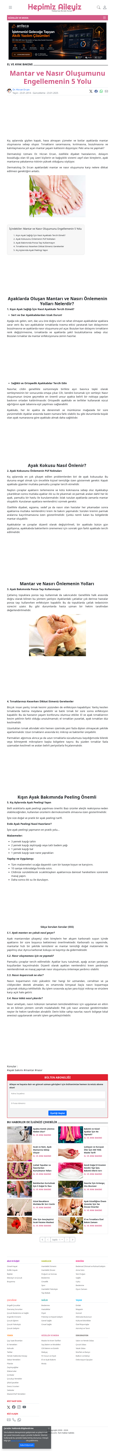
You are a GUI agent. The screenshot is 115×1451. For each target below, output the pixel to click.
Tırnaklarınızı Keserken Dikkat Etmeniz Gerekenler (40, 246)
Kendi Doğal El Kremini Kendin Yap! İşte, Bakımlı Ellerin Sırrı (95, 1168)
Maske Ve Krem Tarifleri (51, 1340)
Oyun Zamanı (81, 1289)
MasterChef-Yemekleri (16, 1394)
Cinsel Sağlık (46, 1324)
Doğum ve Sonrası (49, 1274)
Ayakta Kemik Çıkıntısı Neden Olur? (43, 1130)
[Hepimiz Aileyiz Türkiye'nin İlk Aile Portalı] (54, 7)
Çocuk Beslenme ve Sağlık (18, 1313)
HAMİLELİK (46, 1261)
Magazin (79, 1309)
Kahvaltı (10, 1348)
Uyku (78, 1281)
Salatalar (10, 1390)
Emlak (78, 1305)
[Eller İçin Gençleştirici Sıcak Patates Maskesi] (19, 1225)
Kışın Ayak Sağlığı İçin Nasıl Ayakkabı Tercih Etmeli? (40, 235)
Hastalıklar (45, 1309)
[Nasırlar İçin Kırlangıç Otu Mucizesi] (70, 1188)
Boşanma (11, 1281)
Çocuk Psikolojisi (14, 1324)
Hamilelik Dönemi (48, 1266)
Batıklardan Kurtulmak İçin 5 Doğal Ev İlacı (44, 1184)
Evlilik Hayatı (12, 1270)
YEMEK (10, 1335)
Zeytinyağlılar (12, 1367)
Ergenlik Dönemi (14, 1317)
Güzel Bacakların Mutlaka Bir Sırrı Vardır (44, 1202)
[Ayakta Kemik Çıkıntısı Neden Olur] (19, 1134)
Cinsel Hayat (12, 1266)
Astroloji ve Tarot (83, 1328)
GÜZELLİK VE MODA (50, 1335)
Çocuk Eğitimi (12, 1320)
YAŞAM (79, 1300)
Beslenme (45, 1277)
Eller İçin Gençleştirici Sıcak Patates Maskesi (43, 1220)
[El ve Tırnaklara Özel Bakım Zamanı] (70, 1225)
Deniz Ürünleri (13, 1386)
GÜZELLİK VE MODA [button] (18, 17)
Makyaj (44, 1352)
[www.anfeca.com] (57, 40)
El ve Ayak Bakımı (48, 1359)
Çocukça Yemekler (14, 1378)
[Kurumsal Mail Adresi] (9, 1419)
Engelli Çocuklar (13, 1305)
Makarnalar (12, 1371)
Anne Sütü (80, 1270)
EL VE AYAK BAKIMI (42, 1135)
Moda (43, 1363)
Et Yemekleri (12, 1344)
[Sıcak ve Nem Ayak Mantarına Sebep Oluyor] (19, 1152)
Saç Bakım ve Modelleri (51, 1344)
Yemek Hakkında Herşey (17, 1356)
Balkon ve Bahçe (83, 1356)
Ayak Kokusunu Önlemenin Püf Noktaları (35, 238)
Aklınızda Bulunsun (84, 1317)
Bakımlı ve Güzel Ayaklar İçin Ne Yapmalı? (92, 1132)
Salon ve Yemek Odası (85, 1340)
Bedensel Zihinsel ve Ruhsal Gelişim (90, 1266)
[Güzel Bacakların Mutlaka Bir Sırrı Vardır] (19, 1207)
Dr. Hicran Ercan (21, 89)
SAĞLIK (44, 1300)
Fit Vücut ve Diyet (48, 1356)
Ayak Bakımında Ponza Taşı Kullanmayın (35, 242)
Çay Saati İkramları (14, 1340)
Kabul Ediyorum (26, 1445)
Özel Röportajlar (82, 1324)
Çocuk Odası (81, 1344)
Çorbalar (10, 1375)
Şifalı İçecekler (13, 1382)
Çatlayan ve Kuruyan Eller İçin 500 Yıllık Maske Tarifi (94, 1150)
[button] (10, 7)
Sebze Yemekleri (13, 1359)
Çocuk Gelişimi (13, 1328)
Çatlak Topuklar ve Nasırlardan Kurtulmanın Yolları (42, 1168)
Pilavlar (10, 1363)
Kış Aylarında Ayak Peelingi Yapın (32, 250)
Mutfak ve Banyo (83, 1352)
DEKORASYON (82, 1335)
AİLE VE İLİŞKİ (13, 1261)
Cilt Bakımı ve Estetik (50, 1348)
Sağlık (78, 1277)
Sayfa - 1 (56, 1239)
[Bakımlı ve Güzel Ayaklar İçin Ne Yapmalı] (70, 1134)
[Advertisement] (57, 117)
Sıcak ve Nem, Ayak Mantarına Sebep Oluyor (42, 1150)
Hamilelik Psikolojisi (49, 1289)
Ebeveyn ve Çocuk (14, 1277)
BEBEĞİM (80, 1261)
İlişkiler (10, 1274)
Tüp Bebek (45, 1293)
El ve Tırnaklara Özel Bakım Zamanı (94, 1220)
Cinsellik (44, 1281)
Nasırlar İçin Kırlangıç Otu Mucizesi (94, 1184)
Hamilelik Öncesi (48, 1270)
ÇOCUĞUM (11, 1300)
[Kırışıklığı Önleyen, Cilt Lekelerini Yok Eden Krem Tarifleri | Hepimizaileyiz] (70, 1170)
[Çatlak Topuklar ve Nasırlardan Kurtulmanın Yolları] (19, 1170)
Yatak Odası (80, 1348)
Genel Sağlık (46, 1320)
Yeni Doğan (80, 1274)
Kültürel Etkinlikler (83, 1320)
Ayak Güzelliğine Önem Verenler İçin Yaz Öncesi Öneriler (95, 1204)
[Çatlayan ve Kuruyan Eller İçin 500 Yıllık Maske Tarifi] (70, 1152)
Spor (43, 1285)
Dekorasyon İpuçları (84, 1359)
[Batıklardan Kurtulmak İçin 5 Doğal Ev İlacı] (19, 1188)
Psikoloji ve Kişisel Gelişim (52, 1317)
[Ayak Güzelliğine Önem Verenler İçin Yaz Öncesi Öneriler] (70, 1207)
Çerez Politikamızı (18, 1440)
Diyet (43, 1313)
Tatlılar (9, 1352)
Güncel (79, 1313)
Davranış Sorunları (14, 1309)
